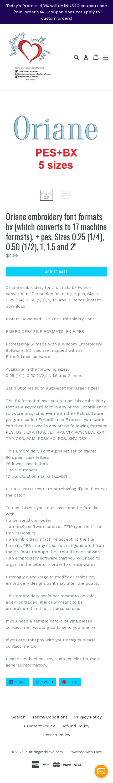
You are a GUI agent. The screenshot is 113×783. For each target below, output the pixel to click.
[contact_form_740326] (101, 771)
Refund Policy (75, 725)
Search (18, 717)
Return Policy (56, 734)
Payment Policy (39, 725)
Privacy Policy (88, 717)
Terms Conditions (50, 717)
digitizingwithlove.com (44, 752)
